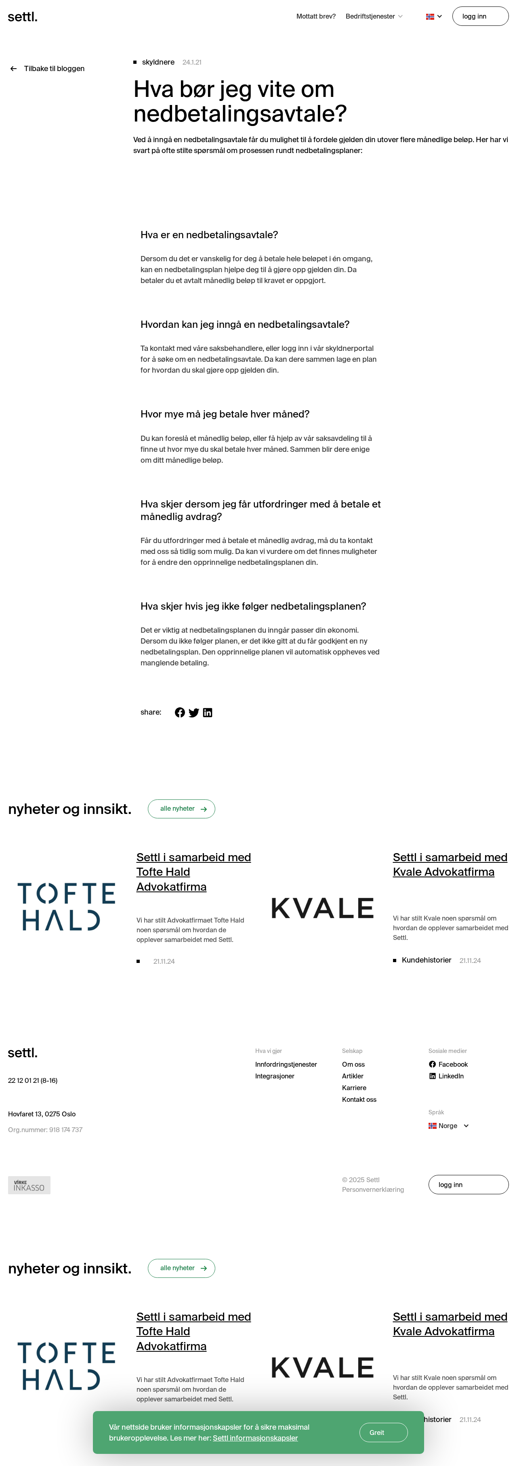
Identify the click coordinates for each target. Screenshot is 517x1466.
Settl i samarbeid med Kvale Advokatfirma (450, 864)
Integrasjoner (274, 1076)
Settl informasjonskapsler (255, 1438)
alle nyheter (177, 808)
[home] (22, 16)
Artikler (353, 1076)
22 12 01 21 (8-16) (32, 1080)
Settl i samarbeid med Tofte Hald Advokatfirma (194, 872)
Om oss (353, 1064)
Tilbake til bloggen (54, 68)
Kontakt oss (359, 1099)
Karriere (354, 1087)
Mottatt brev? (316, 16)
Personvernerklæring (373, 1189)
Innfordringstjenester (286, 1064)
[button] (375, 16)
